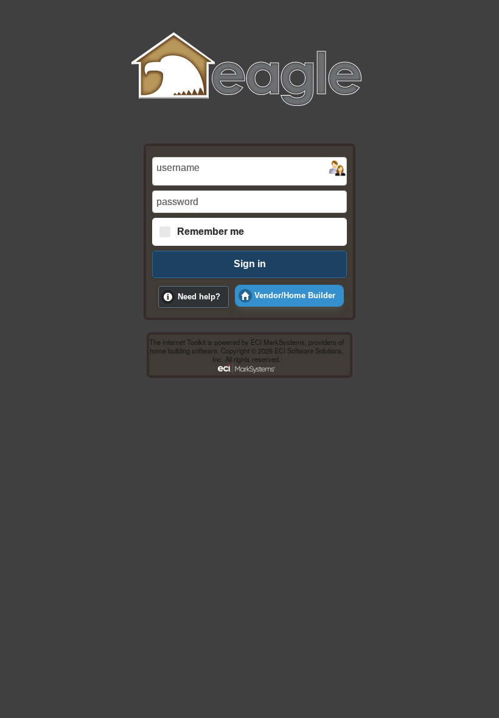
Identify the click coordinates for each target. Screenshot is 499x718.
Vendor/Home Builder (294, 295)
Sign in (250, 264)
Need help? (199, 297)
